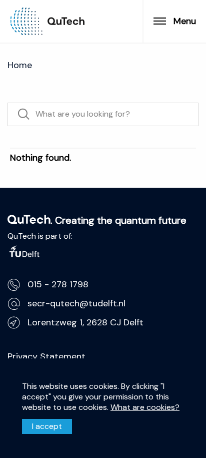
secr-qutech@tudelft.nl (77, 303)
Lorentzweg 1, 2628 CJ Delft (86, 322)
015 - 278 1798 (58, 284)
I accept (47, 426)
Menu (185, 21)
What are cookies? (145, 407)
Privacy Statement (47, 356)
